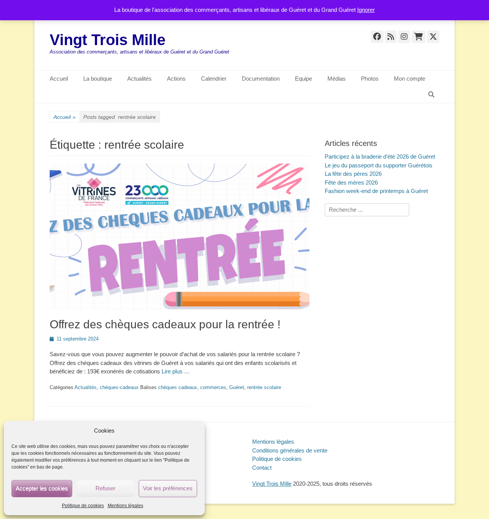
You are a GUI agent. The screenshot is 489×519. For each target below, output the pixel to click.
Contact (262, 467)
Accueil (59, 78)
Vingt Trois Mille (107, 39)
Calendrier (214, 78)
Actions (176, 78)
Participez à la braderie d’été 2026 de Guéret (380, 156)
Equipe (303, 78)
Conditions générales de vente (289, 450)
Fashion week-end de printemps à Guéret (376, 191)
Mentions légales (125, 505)
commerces (213, 387)
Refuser (105, 488)
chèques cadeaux (177, 387)
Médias (336, 78)
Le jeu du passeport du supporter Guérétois (378, 165)
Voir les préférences (168, 488)
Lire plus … (176, 371)
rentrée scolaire (264, 387)
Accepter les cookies (42, 488)
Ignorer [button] (366, 9)
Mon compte (409, 78)
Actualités (139, 78)
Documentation (261, 78)
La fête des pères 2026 (353, 173)
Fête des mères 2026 (351, 182)
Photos (370, 78)
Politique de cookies (83, 505)
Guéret (236, 387)
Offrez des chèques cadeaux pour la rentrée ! (165, 324)
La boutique (97, 78)
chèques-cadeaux (119, 387)
